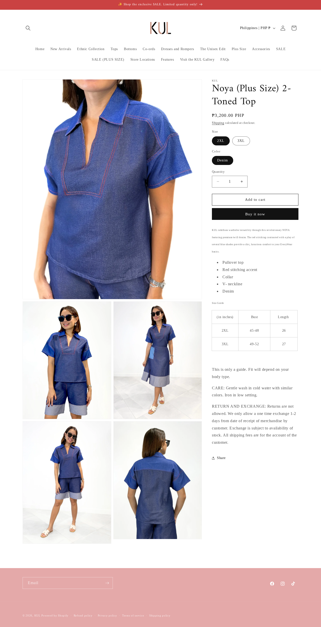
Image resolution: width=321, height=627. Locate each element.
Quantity (218, 171)
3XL (241, 141)
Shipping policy (160, 615)
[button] (28, 28)
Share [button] (221, 458)
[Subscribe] (107, 583)
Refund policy (83, 615)
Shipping (218, 123)
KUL (37, 615)
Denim (222, 160)
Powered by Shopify (54, 615)
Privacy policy (107, 615)
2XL (220, 141)
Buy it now (255, 214)
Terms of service (133, 615)
